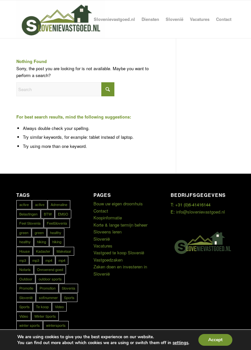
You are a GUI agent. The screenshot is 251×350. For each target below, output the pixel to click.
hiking (41, 241)
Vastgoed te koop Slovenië (118, 252)
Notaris (25, 269)
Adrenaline (59, 204)
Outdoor (25, 278)
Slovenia (68, 288)
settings (180, 343)
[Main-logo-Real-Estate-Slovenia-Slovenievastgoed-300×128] (60, 19)
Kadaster (43, 251)
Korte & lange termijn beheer (120, 225)
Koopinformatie (107, 218)
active (24, 204)
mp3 (22, 260)
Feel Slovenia (30, 223)
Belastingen (28, 213)
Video (59, 306)
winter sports (29, 325)
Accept (215, 340)
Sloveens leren (107, 232)
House (24, 251)
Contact (100, 211)
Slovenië (26, 297)
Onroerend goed (50, 269)
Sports (69, 297)
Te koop (42, 306)
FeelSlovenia (57, 223)
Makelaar (64, 251)
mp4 (48, 260)
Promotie (26, 288)
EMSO (63, 213)
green (23, 232)
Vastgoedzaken (108, 260)
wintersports (56, 325)
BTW (48, 213)
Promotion (48, 288)
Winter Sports (45, 316)
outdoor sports (50, 278)
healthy (55, 232)
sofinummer (48, 297)
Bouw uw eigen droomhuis (118, 203)
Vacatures (102, 246)
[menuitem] (114, 19)
